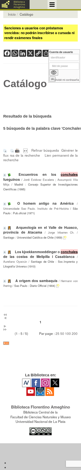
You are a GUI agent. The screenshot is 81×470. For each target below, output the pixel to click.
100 (68, 333)
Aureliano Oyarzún (15, 261)
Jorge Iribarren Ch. (61, 232)
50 (62, 333)
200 (75, 333)
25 (57, 333)
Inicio (12, 14)
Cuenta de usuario (61, 52)
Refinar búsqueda (45, 150)
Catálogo (25, 83)
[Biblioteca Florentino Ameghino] (15, 4)
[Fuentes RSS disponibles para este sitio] (40, 343)
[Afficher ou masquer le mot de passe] (53, 73)
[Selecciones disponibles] (26, 150)
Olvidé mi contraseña (66, 80)
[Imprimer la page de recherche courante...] (18, 150)
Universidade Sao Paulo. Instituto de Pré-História (36, 208)
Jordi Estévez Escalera (39, 180)
